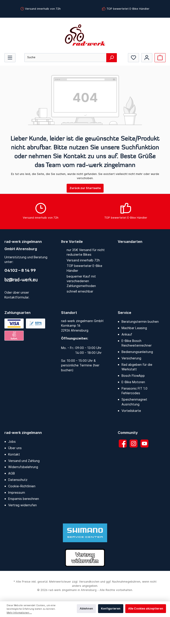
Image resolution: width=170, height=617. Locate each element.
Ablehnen (86, 608)
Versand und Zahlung (24, 461)
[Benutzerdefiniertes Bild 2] (35, 323)
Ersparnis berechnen (23, 499)
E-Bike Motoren (133, 382)
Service (124, 312)
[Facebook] (123, 443)
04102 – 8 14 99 (20, 270)
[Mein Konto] (146, 57)
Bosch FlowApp (133, 375)
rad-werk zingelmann (23, 432)
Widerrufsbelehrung (23, 467)
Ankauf (127, 334)
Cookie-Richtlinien (21, 486)
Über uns (15, 448)
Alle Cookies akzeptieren (145, 608)
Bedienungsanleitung (137, 352)
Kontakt (14, 454)
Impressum (16, 492)
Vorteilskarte (131, 411)
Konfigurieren (110, 608)
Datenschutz (17, 480)
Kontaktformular (16, 297)
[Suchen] (111, 57)
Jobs (12, 441)
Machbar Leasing (134, 328)
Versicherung (131, 358)
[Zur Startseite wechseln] (85, 35)
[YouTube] (144, 443)
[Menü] (9, 57)
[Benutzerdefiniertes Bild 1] (14, 323)
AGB (11, 473)
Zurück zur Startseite (85, 188)
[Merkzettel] (133, 57)
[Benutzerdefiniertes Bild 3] (14, 336)
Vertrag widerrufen (22, 505)
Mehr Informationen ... (19, 612)
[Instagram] (134, 443)
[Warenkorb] (160, 57)
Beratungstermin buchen (140, 321)
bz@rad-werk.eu (21, 280)
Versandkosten (89, 581)
